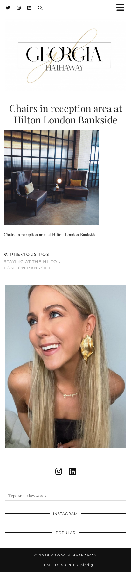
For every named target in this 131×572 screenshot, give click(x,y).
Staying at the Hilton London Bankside (32, 261)
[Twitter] (8, 8)
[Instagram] (19, 8)
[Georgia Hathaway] (65, 45)
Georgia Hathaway (74, 555)
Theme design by (65, 565)
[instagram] (58, 471)
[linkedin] (72, 471)
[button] (122, 8)
